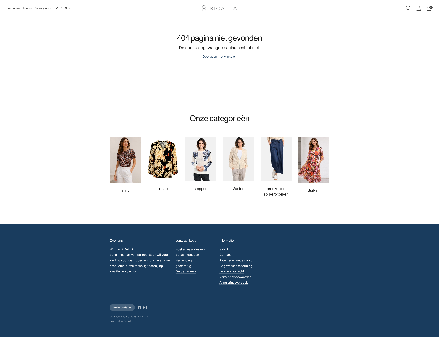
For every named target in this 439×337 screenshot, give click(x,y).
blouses (163, 188)
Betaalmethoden (187, 255)
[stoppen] (200, 159)
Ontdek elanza (186, 271)
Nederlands (120, 307)
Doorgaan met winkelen (219, 56)
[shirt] (125, 160)
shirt (125, 190)
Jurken (313, 190)
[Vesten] (238, 159)
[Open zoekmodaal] (408, 8)
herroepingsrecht (232, 271)
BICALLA (143, 316)
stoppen (200, 188)
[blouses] (162, 159)
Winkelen (42, 8)
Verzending (184, 260)
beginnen (13, 8)
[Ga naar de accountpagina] (419, 8)
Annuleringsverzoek (234, 282)
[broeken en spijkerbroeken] (276, 159)
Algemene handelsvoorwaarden (242, 260)
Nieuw (27, 8)
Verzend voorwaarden (235, 277)
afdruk (224, 249)
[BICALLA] (219, 8)
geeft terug (183, 266)
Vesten (238, 188)
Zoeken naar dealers (190, 249)
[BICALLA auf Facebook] (140, 308)
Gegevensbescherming (236, 266)
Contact (225, 255)
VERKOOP (63, 8)
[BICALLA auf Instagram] (145, 308)
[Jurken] (313, 160)
